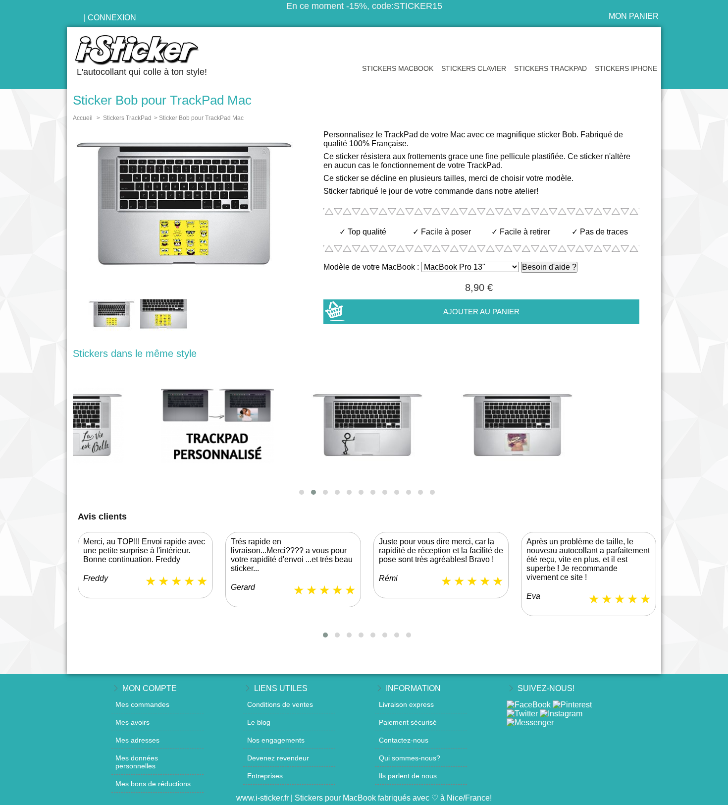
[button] (302, 492)
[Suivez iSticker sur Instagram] (561, 713)
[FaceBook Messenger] (530, 722)
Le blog (258, 722)
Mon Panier (634, 16)
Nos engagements (276, 740)
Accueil (83, 118)
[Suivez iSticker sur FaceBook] (529, 704)
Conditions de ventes (280, 704)
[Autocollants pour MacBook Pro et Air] (146, 50)
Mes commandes (142, 704)
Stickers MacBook (397, 68)
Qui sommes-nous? (409, 758)
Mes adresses (137, 740)
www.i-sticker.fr (262, 798)
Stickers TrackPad (550, 68)
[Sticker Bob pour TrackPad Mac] (111, 315)
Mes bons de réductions (153, 784)
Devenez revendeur (278, 758)
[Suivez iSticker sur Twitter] (522, 713)
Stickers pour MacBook (335, 798)
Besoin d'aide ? (549, 267)
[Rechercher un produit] (75, 18)
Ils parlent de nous (408, 776)
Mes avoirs (132, 722)
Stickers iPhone (626, 68)
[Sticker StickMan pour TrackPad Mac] (216, 425)
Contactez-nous (403, 740)
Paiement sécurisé (408, 722)
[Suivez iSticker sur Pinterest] (572, 704)
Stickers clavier (473, 68)
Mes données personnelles (136, 762)
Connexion (112, 17)
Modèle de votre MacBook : (371, 267)
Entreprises (265, 776)
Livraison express (406, 704)
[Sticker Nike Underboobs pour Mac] (367, 425)
